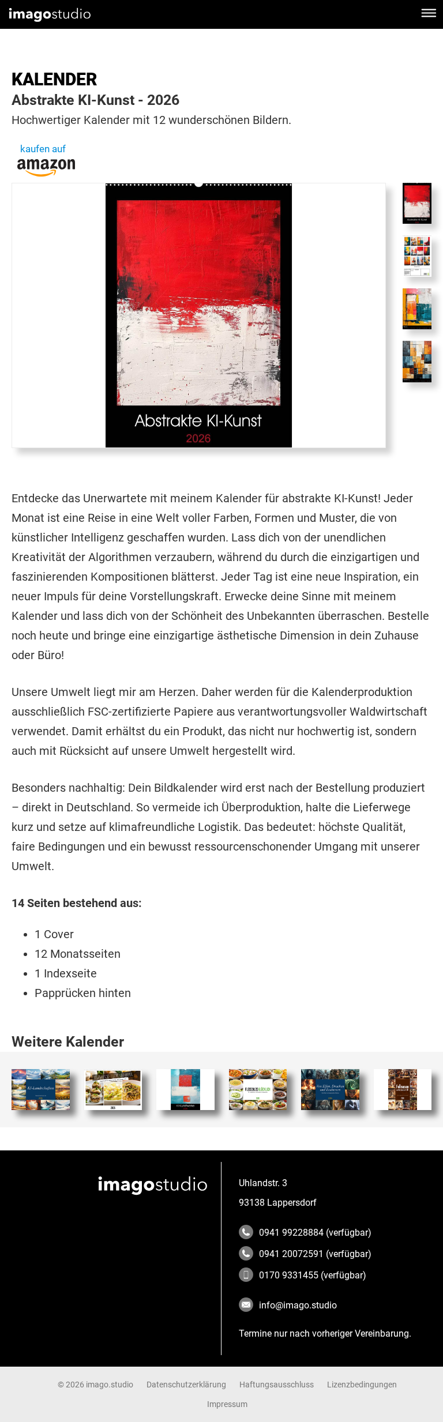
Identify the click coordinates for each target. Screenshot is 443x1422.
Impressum (227, 1404)
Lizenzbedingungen (362, 1384)
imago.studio (109, 1384)
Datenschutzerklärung (186, 1384)
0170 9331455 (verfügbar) (312, 1275)
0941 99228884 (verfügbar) (315, 1232)
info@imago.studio (298, 1305)
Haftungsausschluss (276, 1384)
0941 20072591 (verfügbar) (315, 1253)
